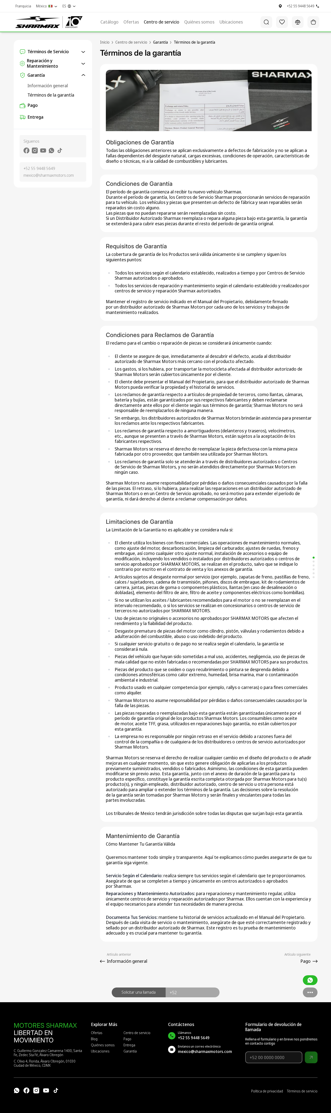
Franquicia (23, 6)
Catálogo (109, 22)
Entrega (35, 117)
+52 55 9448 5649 (39, 168)
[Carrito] (313, 22)
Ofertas (131, 22)
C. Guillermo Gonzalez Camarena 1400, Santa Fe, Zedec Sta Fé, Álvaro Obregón (48, 1053)
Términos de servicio (302, 1091)
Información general (47, 85)
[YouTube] (46, 1090)
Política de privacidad (267, 1091)
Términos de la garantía (50, 95)
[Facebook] (26, 1090)
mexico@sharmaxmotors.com (49, 175)
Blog (94, 1039)
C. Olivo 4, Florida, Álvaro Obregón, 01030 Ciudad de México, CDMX (44, 1063)
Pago (32, 105)
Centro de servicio (161, 22)
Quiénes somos (199, 22)
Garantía (130, 1051)
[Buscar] (266, 22)
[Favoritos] (282, 22)
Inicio (105, 42)
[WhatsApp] (17, 1090)
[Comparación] (298, 22)
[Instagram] (36, 1090)
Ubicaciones (231, 22)
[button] (139, 992)
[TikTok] (56, 1090)
